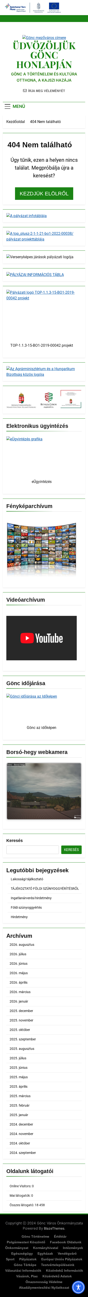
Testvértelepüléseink (57, 1265)
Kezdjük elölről (44, 194)
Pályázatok (28, 1259)
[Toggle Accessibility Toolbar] (78, 1287)
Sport (10, 1259)
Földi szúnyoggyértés (26, 907)
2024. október (20, 1143)
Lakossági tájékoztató (27, 879)
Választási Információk (23, 1270)
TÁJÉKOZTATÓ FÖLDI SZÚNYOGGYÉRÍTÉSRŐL (45, 888)
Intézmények (73, 1248)
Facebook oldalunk (65, 1242)
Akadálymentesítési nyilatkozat (44, 1287)
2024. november (21, 1134)
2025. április (18, 1086)
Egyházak (45, 1253)
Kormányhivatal (45, 1248)
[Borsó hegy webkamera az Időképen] (44, 791)
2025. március (20, 1096)
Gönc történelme (35, 1236)
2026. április (18, 982)
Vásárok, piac (27, 1276)
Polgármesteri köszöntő (26, 1242)
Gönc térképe (25, 1265)
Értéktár (60, 1236)
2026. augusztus (22, 944)
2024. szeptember (23, 1153)
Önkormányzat (16, 1248)
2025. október (20, 1030)
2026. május (19, 973)
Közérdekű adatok (57, 1276)
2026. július (18, 954)
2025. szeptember (23, 1039)
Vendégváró (67, 1253)
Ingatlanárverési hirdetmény (31, 898)
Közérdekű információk (64, 1270)
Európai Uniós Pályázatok (61, 1259)
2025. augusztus (22, 1049)
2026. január (19, 1001)
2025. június (18, 1067)
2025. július (18, 1058)
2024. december (21, 1124)
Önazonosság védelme (44, 1282)
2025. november (21, 1020)
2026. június (18, 963)
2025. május (19, 1077)
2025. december (21, 1011)
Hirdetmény (19, 917)
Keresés (14, 840)
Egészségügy (22, 1253)
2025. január (19, 1115)
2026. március (20, 992)
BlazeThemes (54, 1228)
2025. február (20, 1105)
